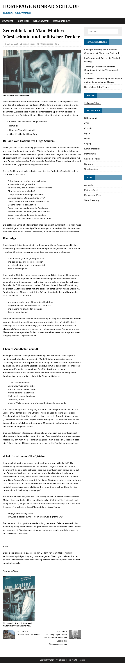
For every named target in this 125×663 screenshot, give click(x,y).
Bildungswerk (41, 21)
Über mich (23, 21)
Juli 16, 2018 (12, 44)
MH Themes (80, 660)
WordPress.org (91, 200)
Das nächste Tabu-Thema (96, 87)
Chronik (88, 128)
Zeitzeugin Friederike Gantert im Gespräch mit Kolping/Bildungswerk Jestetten (101, 70)
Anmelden (89, 185)
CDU (86, 123)
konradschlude (29, 44)
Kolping (87, 143)
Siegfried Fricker (92, 159)
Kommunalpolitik (62, 21)
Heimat (87, 138)
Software (88, 164)
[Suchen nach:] (103, 31)
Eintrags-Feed (91, 190)
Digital (87, 133)
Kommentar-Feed (92, 195)
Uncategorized (46, 44)
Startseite (7, 21)
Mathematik (90, 154)
